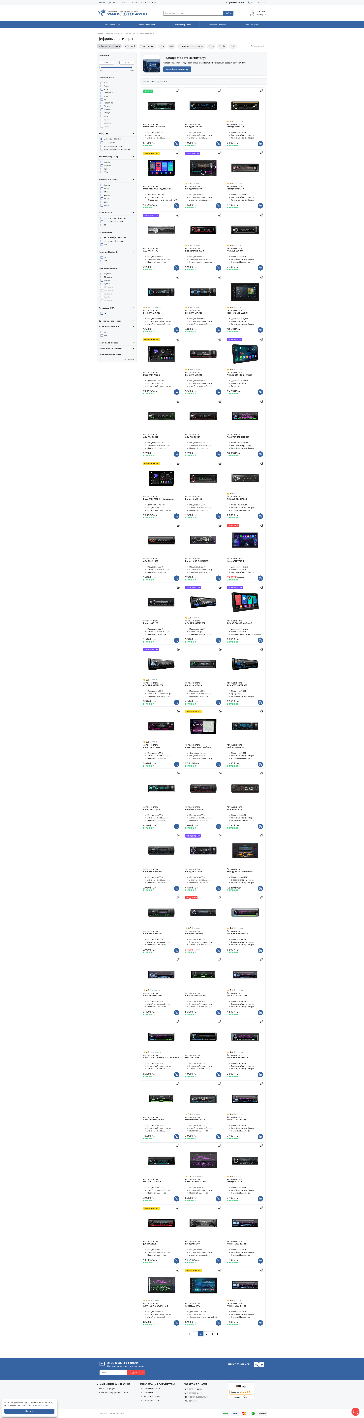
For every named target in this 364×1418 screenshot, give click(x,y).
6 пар (106, 202)
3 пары (107, 191)
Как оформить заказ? (152, 1400)
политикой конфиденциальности (34, 1405)
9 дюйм (222, 46)
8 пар (106, 205)
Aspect (106, 86)
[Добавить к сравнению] (178, 90)
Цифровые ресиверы (108, 46)
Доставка (112, 2)
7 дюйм (107, 280)
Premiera (107, 109)
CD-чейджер (109, 142)
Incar (106, 96)
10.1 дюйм (108, 287)
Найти (228, 13)
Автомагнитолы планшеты (191, 46)
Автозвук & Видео (113, 24)
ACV (105, 82)
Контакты (153, 2)
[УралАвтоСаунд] (122, 13)
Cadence (107, 123)
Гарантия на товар (151, 1396)
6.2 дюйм (108, 277)
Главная (100, 33)
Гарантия (101, 2)
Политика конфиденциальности (113, 1392)
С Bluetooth (130, 46)
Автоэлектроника (183, 24)
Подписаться (136, 1372)
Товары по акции (251, 24)
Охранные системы (148, 24)
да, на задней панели (113, 221)
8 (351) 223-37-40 (194, 1393)
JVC (105, 99)
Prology (107, 112)
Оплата (123, 2)
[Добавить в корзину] (177, 142)
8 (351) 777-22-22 (194, 1389)
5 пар (106, 198)
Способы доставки (151, 1388)
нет (105, 244)
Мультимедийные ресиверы (117, 149)
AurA (233, 46)
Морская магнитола (113, 146)
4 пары (107, 195)
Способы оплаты (150, 1392)
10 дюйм (107, 165)
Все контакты (191, 1400)
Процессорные (147, 46)
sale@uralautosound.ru (198, 1397)
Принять (29, 1411)
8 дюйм (107, 297)
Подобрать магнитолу (177, 69)
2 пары (107, 188)
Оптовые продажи (138, 2)
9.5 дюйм (108, 300)
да (105, 224)
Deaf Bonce (108, 92)
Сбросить (130, 359)
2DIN (171, 46)
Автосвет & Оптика (217, 24)
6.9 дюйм (108, 294)
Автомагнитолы (129, 33)
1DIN (162, 46)
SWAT (106, 116)
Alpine (106, 119)
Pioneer (107, 106)
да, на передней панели (115, 218)
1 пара (107, 185)
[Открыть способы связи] (355, 1412)
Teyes (211, 46)
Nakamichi (108, 102)
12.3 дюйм (108, 290)
